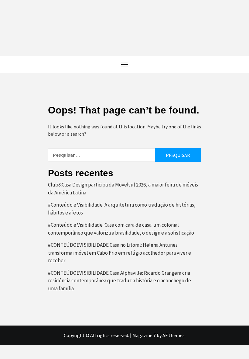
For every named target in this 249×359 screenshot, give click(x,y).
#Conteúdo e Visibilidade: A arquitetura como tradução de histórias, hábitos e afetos (122, 208)
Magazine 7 (144, 335)
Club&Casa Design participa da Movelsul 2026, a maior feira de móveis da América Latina (123, 188)
